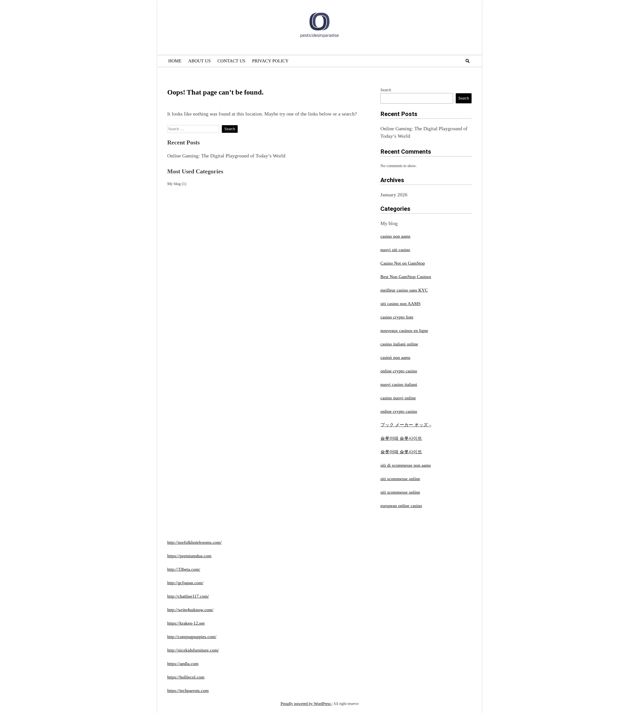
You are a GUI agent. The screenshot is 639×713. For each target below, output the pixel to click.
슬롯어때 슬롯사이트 (401, 438)
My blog (174, 184)
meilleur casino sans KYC (404, 290)
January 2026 (393, 194)
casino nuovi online (398, 397)
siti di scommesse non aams (405, 465)
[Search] (468, 61)
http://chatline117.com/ (188, 596)
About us (199, 60)
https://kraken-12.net (186, 623)
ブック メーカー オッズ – (405, 424)
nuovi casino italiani (398, 384)
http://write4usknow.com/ (190, 609)
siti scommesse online (400, 478)
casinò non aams (395, 357)
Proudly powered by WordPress (306, 704)
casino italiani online (399, 344)
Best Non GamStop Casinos (405, 276)
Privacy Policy (270, 60)
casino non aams (395, 236)
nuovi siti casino (395, 249)
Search (385, 90)
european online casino (401, 505)
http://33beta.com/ (183, 569)
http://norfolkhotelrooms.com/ (194, 542)
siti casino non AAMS (400, 303)
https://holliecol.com (185, 677)
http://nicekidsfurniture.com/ (193, 650)
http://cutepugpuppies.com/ (191, 636)
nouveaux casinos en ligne (404, 330)
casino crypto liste (396, 317)
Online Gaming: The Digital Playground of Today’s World (226, 155)
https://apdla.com (182, 663)
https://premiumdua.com (189, 555)
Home (174, 60)
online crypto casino (398, 370)
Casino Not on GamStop (402, 263)
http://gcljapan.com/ (185, 582)
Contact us (231, 60)
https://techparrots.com (188, 690)
